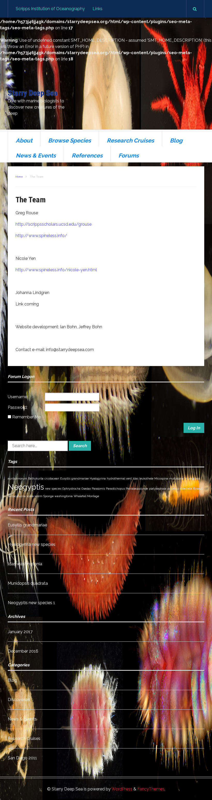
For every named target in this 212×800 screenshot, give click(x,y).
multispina (176, 478)
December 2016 (23, 651)
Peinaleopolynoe (137, 488)
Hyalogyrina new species (31, 544)
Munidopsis (192, 478)
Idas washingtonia (25, 563)
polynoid (173, 488)
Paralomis (98, 488)
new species (53, 488)
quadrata (186, 488)
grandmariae (80, 478)
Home (19, 176)
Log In (194, 427)
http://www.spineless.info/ (41, 235)
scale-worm (34, 496)
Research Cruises (130, 140)
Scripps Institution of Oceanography (50, 8)
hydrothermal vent (119, 478)
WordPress (121, 789)
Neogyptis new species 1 (31, 602)
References (87, 155)
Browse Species (69, 140)
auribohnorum (17, 478)
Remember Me (26, 417)
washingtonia (64, 496)
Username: (18, 396)
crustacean (51, 478)
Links (97, 8)
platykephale (157, 488)
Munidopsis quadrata (28, 583)
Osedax (86, 488)
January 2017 (20, 631)
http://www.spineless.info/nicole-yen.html (56, 269)
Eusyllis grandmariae (27, 525)
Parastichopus (115, 488)
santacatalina (17, 496)
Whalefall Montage (86, 496)
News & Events (36, 155)
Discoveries (19, 699)
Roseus (197, 488)
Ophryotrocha (71, 488)
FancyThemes (150, 789)
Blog (176, 140)
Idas (135, 478)
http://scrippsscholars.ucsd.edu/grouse (54, 224)
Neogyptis (26, 486)
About (24, 140)
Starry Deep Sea (33, 92)
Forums (128, 155)
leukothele (146, 478)
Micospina (161, 478)
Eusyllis (65, 478)
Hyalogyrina (98, 478)
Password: (17, 407)
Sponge (48, 496)
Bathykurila (35, 478)
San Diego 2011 (22, 757)
